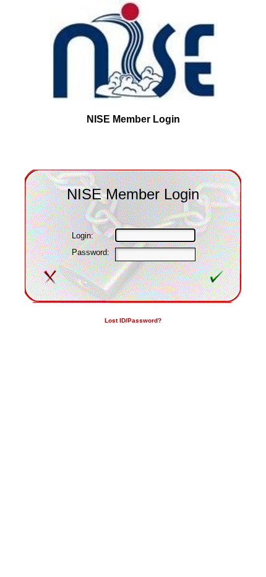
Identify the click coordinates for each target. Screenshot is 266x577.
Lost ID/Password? (133, 320)
